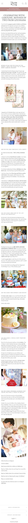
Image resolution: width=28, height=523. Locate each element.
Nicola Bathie (19, 395)
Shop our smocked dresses (7, 479)
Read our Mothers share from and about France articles (13, 473)
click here (3, 483)
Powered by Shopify (14, 521)
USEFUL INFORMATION (14, 507)
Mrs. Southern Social (19, 403)
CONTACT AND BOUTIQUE (14, 514)
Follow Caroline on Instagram (7, 460)
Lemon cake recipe (5, 303)
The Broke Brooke (20, 397)
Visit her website (4, 463)
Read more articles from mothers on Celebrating (11, 466)
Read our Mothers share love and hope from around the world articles (13, 469)
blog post (15, 265)
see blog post (8, 414)
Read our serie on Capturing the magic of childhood (12, 476)
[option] (14, 9)
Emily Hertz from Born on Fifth (8, 397)
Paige (16, 409)
